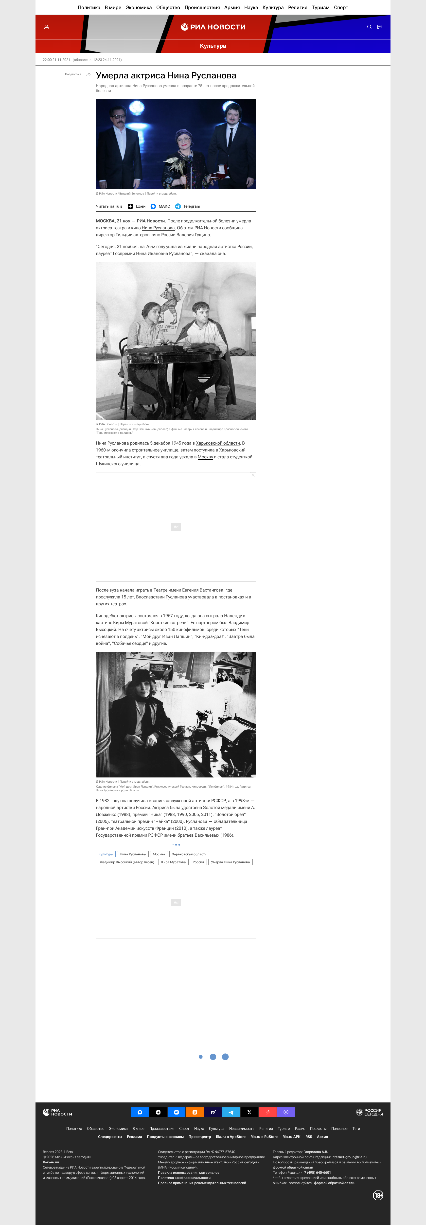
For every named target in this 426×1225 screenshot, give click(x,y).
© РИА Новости (106, 424)
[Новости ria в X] (249, 1112)
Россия (198, 862)
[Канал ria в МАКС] (140, 1112)
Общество (95, 1128)
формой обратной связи (293, 1167)
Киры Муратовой (130, 622)
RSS (308, 1137)
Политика (74, 1128)
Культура (106, 854)
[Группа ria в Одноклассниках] (195, 1112)
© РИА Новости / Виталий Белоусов (120, 193)
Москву (205, 456)
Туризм (284, 1128)
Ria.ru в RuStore (264, 1137)
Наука (199, 1128)
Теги (356, 1128)
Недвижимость (241, 1128)
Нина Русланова (158, 227)
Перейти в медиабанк (162, 193)
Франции (164, 828)
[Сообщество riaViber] (286, 1112)
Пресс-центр (200, 1137)
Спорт (184, 1128)
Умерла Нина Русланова (230, 862)
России (244, 246)
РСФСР (218, 800)
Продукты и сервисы (165, 1137)
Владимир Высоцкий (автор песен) (126, 862)
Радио (300, 1128)
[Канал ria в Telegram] (231, 1112)
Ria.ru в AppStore (231, 1137)
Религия (266, 1128)
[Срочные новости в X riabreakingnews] (268, 1112)
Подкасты (318, 1128)
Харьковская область (189, 854)
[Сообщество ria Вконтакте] (176, 1112)
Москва (159, 854)
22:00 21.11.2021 (56, 60)
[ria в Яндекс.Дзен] (158, 1112)
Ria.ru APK (292, 1137)
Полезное (339, 1128)
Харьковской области (218, 443)
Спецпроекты (110, 1137)
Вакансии (51, 1162)
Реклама (134, 1137)
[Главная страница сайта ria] (213, 27)
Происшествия (161, 1128)
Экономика (118, 1128)
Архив (322, 1137)
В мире (138, 1128)
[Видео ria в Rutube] (213, 1112)
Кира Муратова (173, 862)
